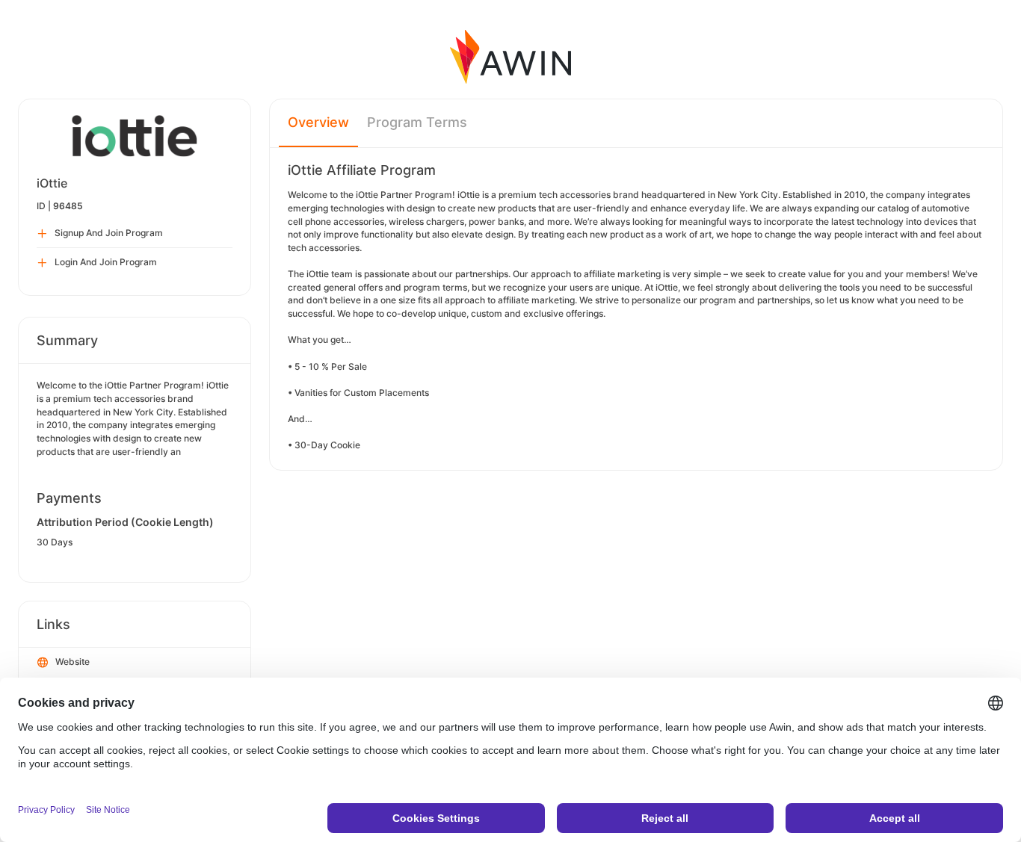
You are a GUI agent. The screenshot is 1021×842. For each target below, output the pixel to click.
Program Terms (417, 122)
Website (72, 661)
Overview (318, 122)
